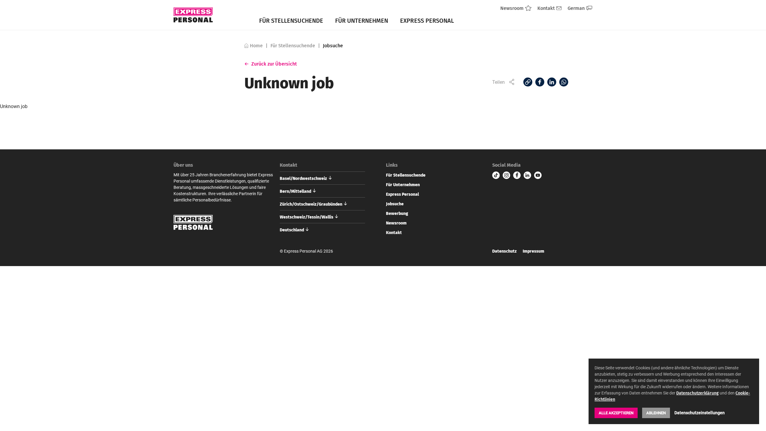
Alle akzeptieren (616, 412)
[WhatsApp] (563, 82)
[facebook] (517, 175)
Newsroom (396, 222)
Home (256, 45)
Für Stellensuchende (291, 20)
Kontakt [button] (288, 165)
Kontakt (394, 232)
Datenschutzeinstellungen (699, 412)
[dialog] (674, 391)
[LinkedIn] (551, 82)
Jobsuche (395, 203)
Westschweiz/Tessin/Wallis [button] (306, 216)
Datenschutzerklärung (697, 393)
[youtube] (538, 175)
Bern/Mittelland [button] (295, 191)
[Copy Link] (527, 82)
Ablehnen (656, 412)
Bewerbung (397, 213)
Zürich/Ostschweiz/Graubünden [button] (311, 204)
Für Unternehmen (361, 20)
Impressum (533, 251)
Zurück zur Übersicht (274, 64)
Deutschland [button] (292, 229)
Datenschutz (504, 251)
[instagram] (506, 175)
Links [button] (392, 165)
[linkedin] (527, 175)
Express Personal (427, 20)
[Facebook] (539, 82)
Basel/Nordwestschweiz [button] (303, 178)
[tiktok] (496, 175)
